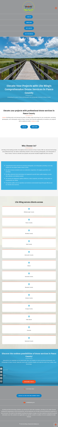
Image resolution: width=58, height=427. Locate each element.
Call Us (29, 17)
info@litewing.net (30, 402)
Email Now (29, 22)
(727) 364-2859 (30, 389)
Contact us (33, 121)
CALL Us (24, 127)
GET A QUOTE (29, 28)
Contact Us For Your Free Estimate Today (29, 396)
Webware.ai (36, 424)
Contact (4, 117)
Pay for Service (29, 34)
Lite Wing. (25, 424)
